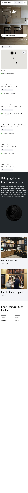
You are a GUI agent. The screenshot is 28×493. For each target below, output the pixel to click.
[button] (16, 63)
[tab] (21, 39)
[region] (14, 22)
